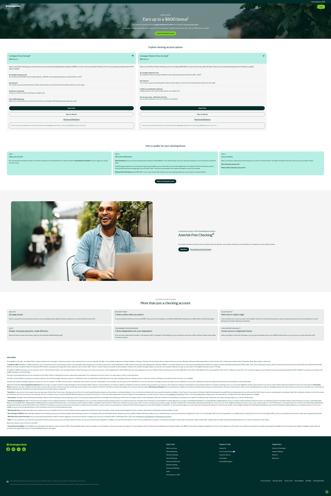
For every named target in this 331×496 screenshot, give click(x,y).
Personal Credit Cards (173, 461)
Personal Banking (171, 451)
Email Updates (299, 481)
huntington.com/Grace (164, 416)
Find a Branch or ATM (318, 1)
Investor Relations (277, 451)
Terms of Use (288, 481)
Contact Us (222, 448)
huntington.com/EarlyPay (176, 394)
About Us (275, 455)
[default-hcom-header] (13, 6)
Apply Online (71, 108)
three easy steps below (191, 24)
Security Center (277, 481)
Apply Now (183, 249)
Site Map (308, 481)
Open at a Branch (71, 114)
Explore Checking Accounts (165, 33)
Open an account (171, 448)
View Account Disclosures (71, 119)
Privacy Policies (266, 481)
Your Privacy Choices (225, 451)
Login (321, 6)
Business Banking (171, 464)
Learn (168, 471)
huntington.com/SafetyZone (145, 416)
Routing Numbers (318, 481)
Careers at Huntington (279, 448)
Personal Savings (171, 458)
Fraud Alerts (223, 458)
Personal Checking (172, 455)
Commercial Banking (172, 468)
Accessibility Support (225, 461)
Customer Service (224, 455)
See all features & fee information (200, 249)
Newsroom (275, 458)
